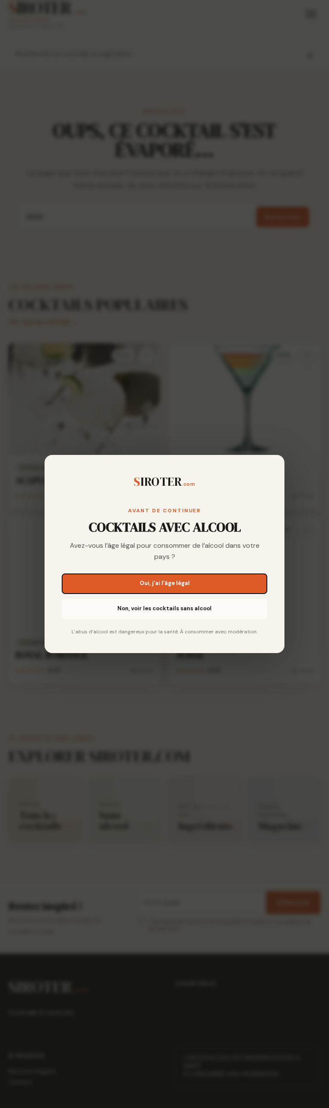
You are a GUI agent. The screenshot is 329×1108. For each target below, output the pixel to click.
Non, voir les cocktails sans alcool (164, 608)
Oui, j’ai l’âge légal (165, 583)
